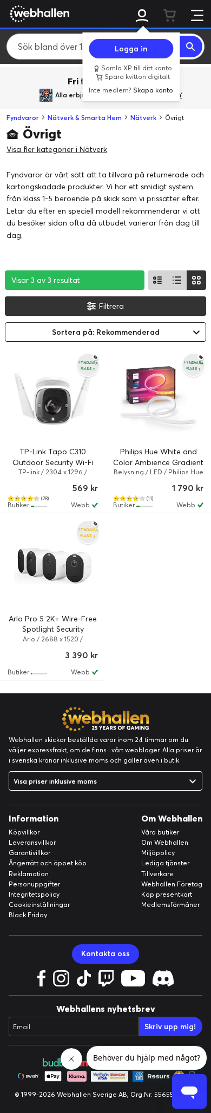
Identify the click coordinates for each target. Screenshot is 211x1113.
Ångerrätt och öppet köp (48, 863)
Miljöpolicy (158, 853)
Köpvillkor (24, 832)
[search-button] (191, 46)
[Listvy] (157, 280)
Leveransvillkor (32, 842)
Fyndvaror (22, 118)
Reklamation (29, 874)
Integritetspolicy (34, 894)
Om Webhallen (164, 842)
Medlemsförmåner (170, 904)
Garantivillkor (29, 853)
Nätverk (143, 118)
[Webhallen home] (37, 13)
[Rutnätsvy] (196, 280)
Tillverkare (157, 874)
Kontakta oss (105, 953)
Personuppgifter (34, 884)
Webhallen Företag (171, 884)
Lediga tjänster (165, 863)
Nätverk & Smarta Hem (85, 118)
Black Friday (28, 915)
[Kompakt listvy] (177, 280)
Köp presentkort (166, 894)
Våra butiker (160, 832)
